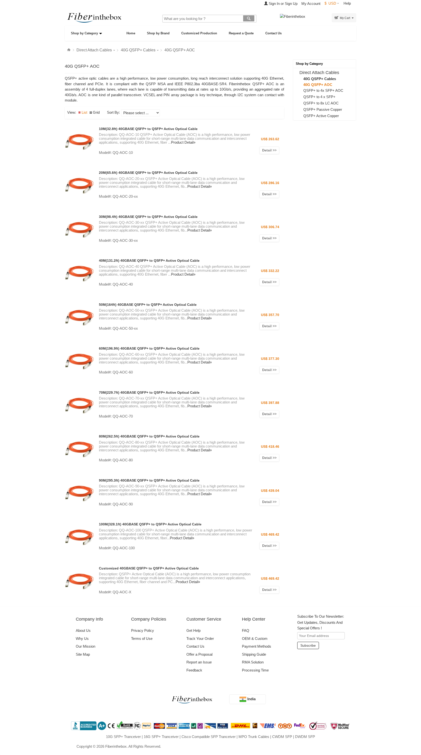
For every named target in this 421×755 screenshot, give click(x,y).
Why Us (82, 638)
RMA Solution (253, 662)
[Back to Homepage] (69, 50)
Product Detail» (183, 142)
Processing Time (255, 670)
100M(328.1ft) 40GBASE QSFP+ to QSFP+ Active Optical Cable (150, 524)
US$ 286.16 (270, 183)
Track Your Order (200, 638)
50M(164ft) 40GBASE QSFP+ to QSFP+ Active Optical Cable (148, 305)
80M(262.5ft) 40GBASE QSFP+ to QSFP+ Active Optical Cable (149, 436)
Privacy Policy (142, 630)
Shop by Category (84, 33)
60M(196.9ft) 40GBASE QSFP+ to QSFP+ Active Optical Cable (149, 348)
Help (347, 3)
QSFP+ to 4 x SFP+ (319, 97)
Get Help (193, 630)
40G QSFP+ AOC (179, 50)
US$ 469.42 (270, 534)
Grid (96, 112)
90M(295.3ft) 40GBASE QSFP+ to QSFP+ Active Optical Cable (149, 480)
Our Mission (85, 646)
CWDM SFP (282, 737)
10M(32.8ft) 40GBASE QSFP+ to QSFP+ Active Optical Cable (148, 129)
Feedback (194, 670)
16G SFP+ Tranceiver (161, 737)
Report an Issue (199, 662)
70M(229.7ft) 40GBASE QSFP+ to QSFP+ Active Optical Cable (149, 392)
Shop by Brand (158, 33)
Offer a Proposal (199, 654)
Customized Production (199, 33)
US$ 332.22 (270, 271)
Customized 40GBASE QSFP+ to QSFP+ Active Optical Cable (149, 568)
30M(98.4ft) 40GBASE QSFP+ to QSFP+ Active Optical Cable (148, 217)
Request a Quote (241, 33)
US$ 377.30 (270, 359)
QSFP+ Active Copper (321, 116)
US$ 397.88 (270, 403)
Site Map (83, 654)
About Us (83, 630)
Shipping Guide (254, 654)
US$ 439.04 (270, 491)
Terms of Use (142, 638)
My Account (310, 3)
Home (130, 33)
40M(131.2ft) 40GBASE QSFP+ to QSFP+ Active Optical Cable (149, 260)
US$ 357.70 (270, 315)
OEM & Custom (255, 638)
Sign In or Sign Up (282, 3)
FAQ (245, 630)
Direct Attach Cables (94, 50)
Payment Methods (256, 646)
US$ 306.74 (270, 227)
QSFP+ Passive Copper (322, 109)
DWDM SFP (305, 737)
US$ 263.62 (270, 139)
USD (330, 3)
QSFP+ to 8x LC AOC (321, 103)
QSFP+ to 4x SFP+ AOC (323, 90)
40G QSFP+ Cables (138, 50)
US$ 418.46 (270, 446)
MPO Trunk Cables (254, 737)
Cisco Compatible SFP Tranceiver (209, 737)
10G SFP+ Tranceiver (123, 737)
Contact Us (273, 33)
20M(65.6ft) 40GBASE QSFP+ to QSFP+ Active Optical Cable (148, 173)
